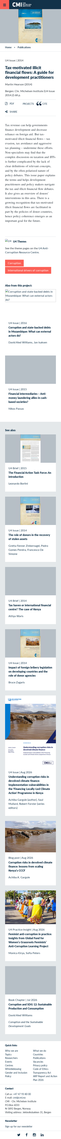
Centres (9, 1065)
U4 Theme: (20, 241)
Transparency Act (42, 1072)
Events (8, 1061)
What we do (39, 1050)
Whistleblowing (13, 1069)
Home (8, 47)
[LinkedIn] (42, 1135)
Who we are (11, 1050)
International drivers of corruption (28, 270)
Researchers (11, 1058)
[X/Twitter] (18, 1135)
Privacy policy (40, 1065)
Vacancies (38, 1061)
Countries (38, 1054)
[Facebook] (26, 1135)
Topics (8, 1054)
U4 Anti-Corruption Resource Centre (27, 250)
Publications (24, 47)
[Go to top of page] (56, 1134)
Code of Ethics (40, 1069)
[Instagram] (34, 1135)
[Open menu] (4, 4)
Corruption (14, 263)
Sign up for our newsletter (18, 1126)
